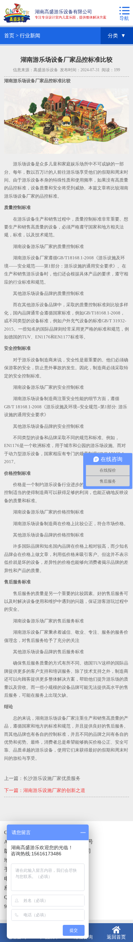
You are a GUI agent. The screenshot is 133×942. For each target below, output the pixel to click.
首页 (9, 35)
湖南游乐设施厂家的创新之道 (54, 790)
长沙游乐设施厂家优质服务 (51, 778)
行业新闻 (30, 35)
